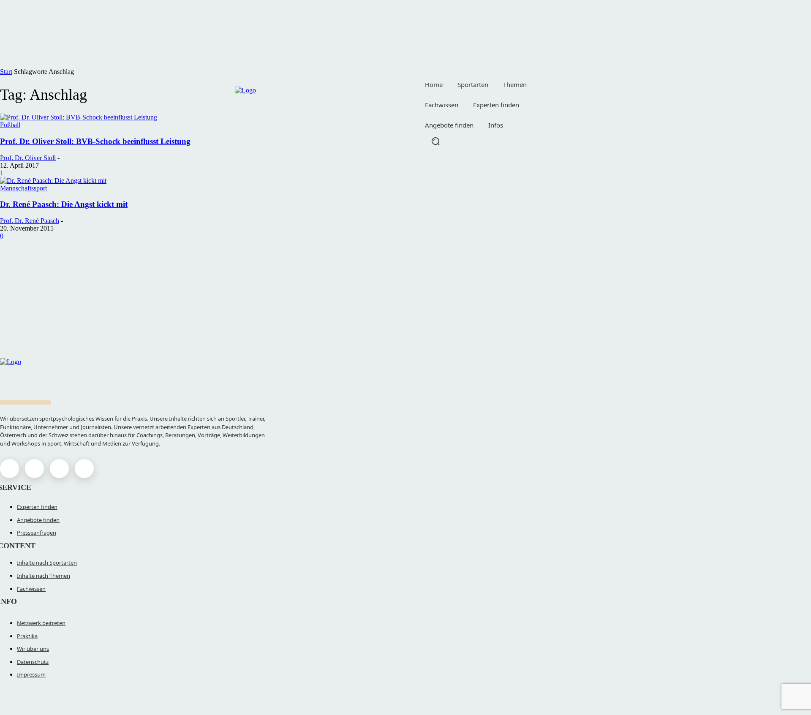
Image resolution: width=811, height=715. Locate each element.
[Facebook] (9, 468)
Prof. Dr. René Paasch (29, 220)
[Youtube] (84, 468)
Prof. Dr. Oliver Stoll (28, 157)
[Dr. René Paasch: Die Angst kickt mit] (53, 180)
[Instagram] (34, 468)
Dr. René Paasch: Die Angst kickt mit (64, 204)
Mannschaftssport (23, 188)
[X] (59, 468)
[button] (435, 141)
